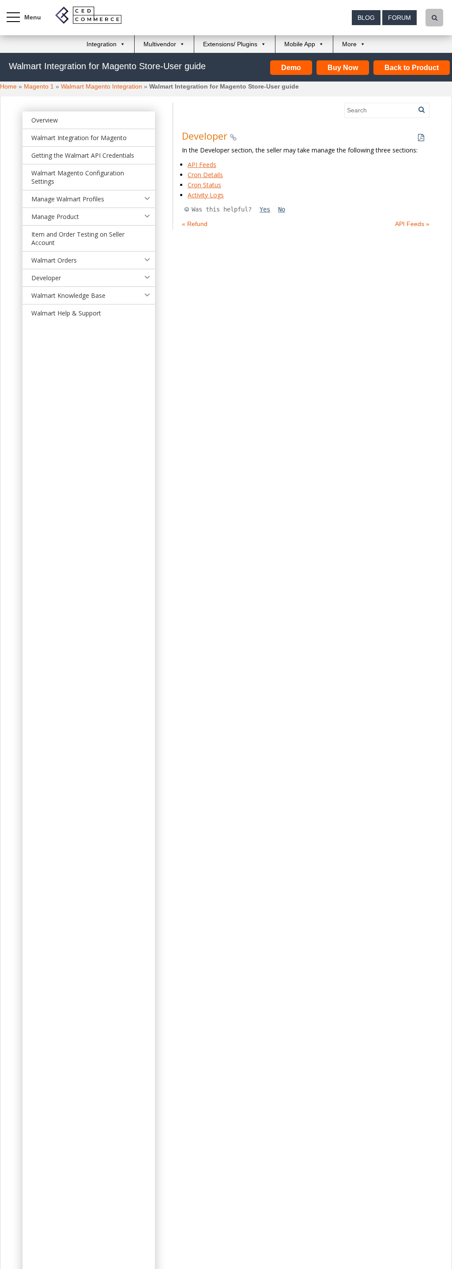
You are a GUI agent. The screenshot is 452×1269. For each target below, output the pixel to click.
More (349, 44)
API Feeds (202, 164)
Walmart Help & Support (66, 313)
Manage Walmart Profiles (67, 199)
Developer (46, 278)
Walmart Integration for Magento (79, 138)
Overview (44, 120)
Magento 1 (39, 86)
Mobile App (299, 44)
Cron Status (204, 185)
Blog (366, 17)
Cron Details (205, 175)
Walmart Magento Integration (101, 86)
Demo (291, 67)
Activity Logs (206, 195)
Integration (102, 44)
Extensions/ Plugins (230, 44)
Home (8, 86)
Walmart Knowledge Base (68, 295)
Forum (399, 17)
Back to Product (411, 67)
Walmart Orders (54, 260)
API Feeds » (412, 223)
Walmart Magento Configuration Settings (77, 177)
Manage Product (55, 216)
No (281, 209)
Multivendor (159, 44)
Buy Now (343, 67)
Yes (265, 209)
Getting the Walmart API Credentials (82, 155)
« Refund (194, 223)
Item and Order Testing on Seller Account (77, 238)
